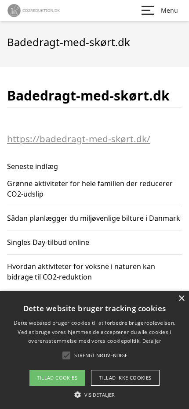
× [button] (181, 298)
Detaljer (151, 340)
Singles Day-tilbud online (48, 242)
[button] (94, 394)
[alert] (94, 350)
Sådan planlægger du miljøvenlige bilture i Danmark (93, 218)
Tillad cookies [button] (57, 377)
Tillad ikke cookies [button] (125, 377)
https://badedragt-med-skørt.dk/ (78, 139)
